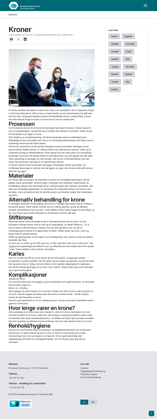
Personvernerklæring (90, 377)
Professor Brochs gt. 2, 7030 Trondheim (28, 368)
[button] (145, 6)
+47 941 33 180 (16, 378)
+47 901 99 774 (16, 387)
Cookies (84, 368)
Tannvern (12, 14)
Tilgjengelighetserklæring (92, 371)
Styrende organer (89, 374)
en (93, 402)
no (84, 402)
